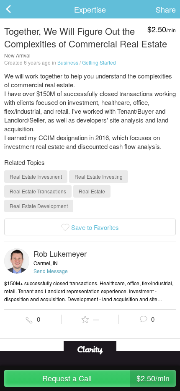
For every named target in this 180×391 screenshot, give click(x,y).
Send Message (50, 270)
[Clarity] (90, 349)
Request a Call (106, 378)
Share (166, 9)
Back (16, 9)
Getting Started (99, 62)
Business (67, 62)
